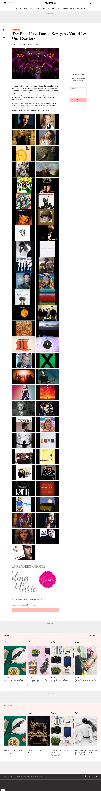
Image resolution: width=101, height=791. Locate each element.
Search (5, 776)
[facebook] (81, 776)
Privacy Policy (86, 782)
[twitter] (93, 776)
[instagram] (85, 776)
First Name (73, 84)
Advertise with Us (12, 776)
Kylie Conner (34, 44)
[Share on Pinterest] (4, 30)
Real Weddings (21, 8)
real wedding (23, 82)
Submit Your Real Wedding (37, 776)
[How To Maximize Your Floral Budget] (39, 731)
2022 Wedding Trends (77, 8)
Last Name (73, 88)
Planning (31, 8)
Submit (78, 100)
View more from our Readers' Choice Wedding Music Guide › (27, 600)
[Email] (4, 37)
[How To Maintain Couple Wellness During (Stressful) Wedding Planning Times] (86, 731)
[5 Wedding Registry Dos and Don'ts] (62, 660)
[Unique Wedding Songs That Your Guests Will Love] (86, 660)
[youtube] (96, 776)
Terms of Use (94, 782)
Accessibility (26, 776)
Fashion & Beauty (43, 8)
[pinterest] (89, 776)
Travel (53, 8)
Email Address (74, 92)
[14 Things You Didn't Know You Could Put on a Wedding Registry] (39, 660)
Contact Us (19, 776)
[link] (50, 2)
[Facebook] (4, 33)
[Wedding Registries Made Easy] (15, 660)
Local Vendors (62, 8)
